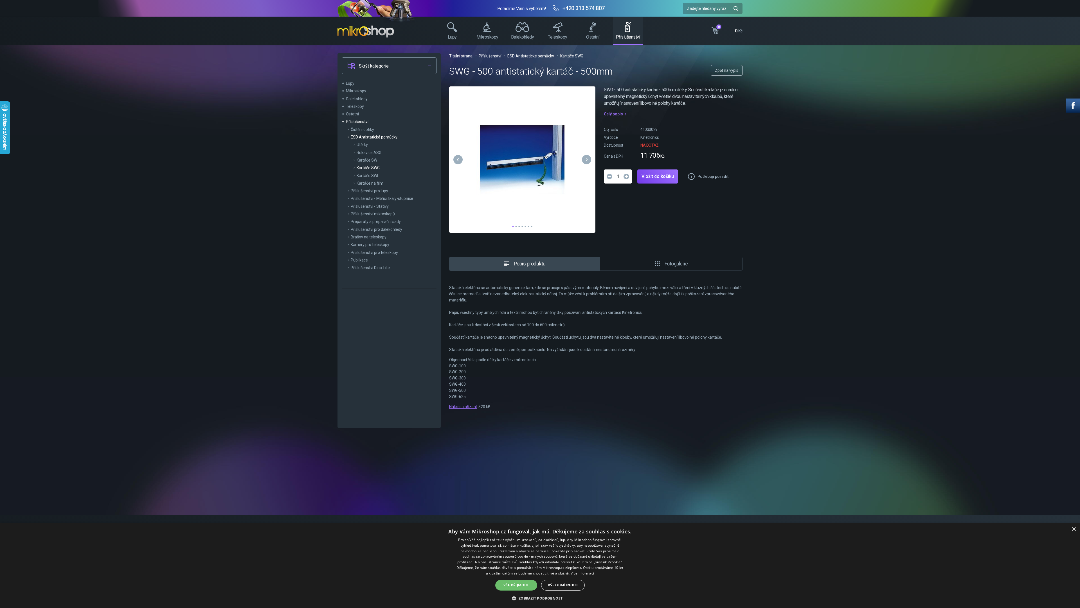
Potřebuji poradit (713, 176)
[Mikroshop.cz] (366, 31)
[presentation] (458, 159)
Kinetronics (649, 137)
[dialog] (540, 565)
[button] (513, 227)
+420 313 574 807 (583, 8)
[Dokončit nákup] (727, 29)
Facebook (1073, 106)
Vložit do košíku (658, 176)
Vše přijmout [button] (516, 585)
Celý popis (613, 114)
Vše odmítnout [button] (563, 585)
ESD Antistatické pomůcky (530, 56)
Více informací (582, 573)
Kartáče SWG (571, 56)
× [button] (1074, 529)
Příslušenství (490, 56)
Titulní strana (460, 56)
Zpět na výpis (726, 70)
